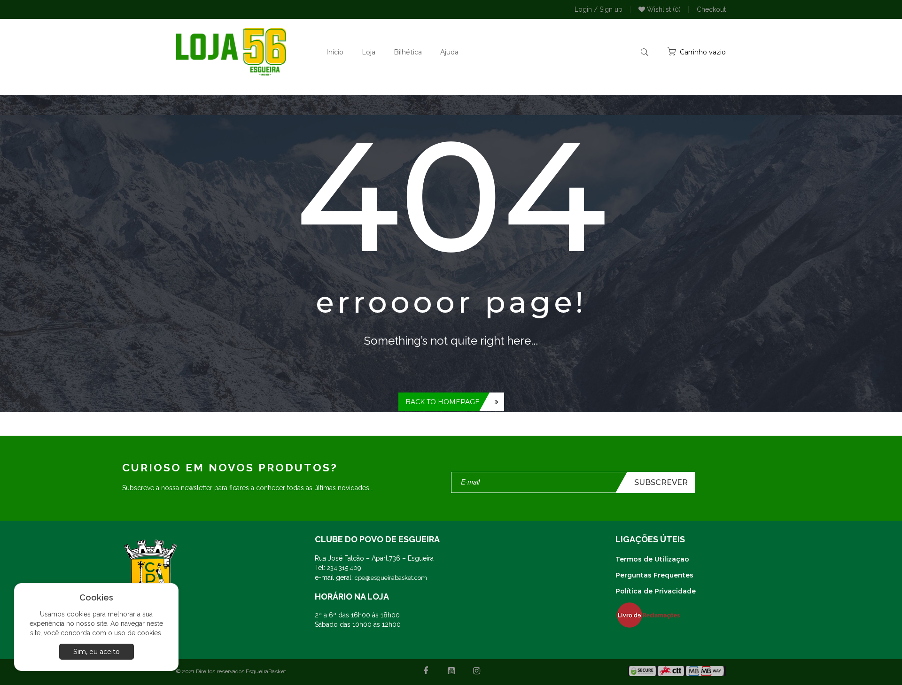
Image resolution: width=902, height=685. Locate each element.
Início (334, 52)
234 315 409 (344, 567)
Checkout (711, 9)
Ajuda (449, 52)
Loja (368, 52)
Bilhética (408, 52)
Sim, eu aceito (96, 651)
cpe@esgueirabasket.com (391, 577)
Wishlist (663, 9)
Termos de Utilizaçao (652, 559)
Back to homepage (442, 402)
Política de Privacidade (655, 591)
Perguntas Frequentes (654, 575)
